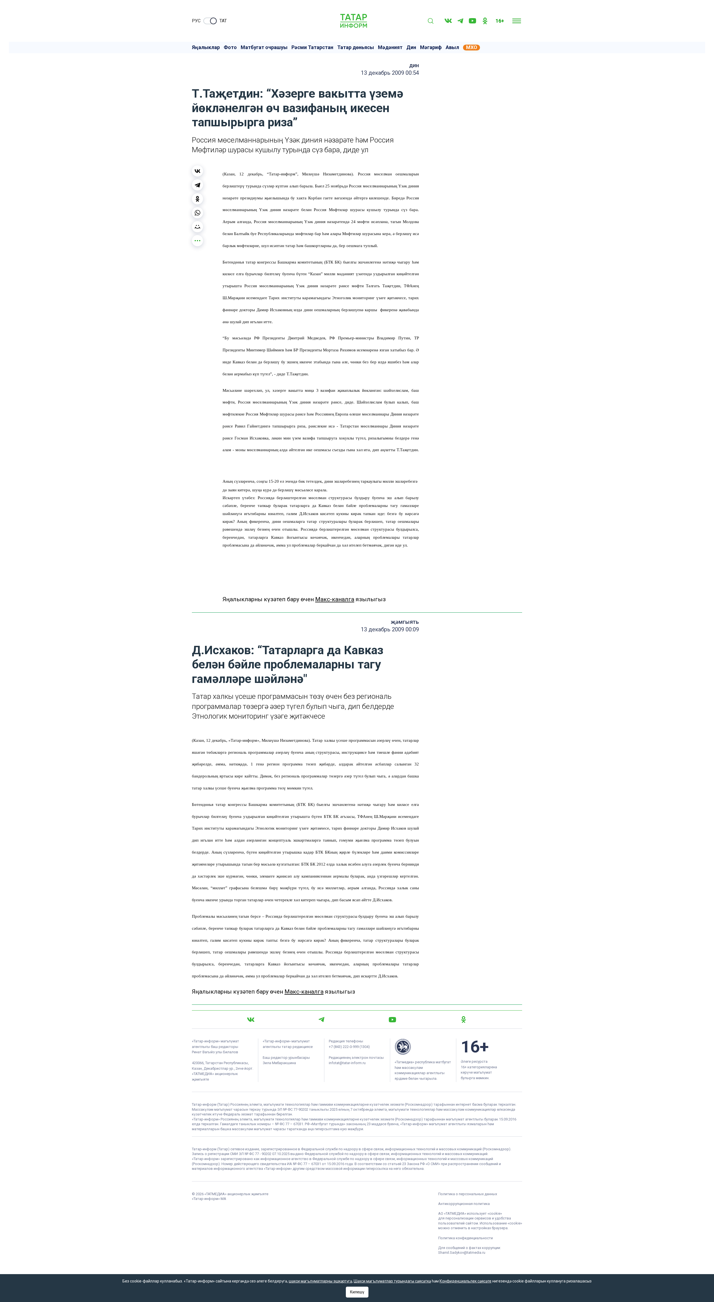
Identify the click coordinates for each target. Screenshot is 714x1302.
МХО (471, 47)
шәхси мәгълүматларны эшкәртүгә (320, 1281)
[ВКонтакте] (197, 171)
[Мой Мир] (197, 226)
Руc (196, 20)
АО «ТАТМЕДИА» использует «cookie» (470, 1213)
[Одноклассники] (197, 198)
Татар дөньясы (355, 47)
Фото (230, 47)
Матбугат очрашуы (264, 47)
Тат (223, 20)
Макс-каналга (334, 599)
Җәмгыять (405, 622)
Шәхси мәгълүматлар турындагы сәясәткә (392, 1281)
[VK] (448, 21)
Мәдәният (390, 47)
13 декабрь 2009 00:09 (390, 629)
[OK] (485, 21)
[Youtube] (472, 20)
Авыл (452, 47)
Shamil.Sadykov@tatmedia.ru (461, 1252)
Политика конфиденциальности (465, 1238)
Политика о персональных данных (467, 1194)
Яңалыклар (206, 47)
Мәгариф (431, 47)
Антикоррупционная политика (464, 1204)
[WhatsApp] (197, 212)
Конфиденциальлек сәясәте (465, 1281)
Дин (411, 47)
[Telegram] (460, 21)
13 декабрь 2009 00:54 (390, 72)
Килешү (357, 1292)
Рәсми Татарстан (312, 47)
